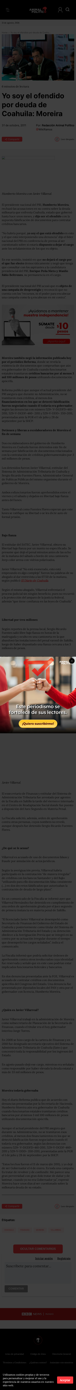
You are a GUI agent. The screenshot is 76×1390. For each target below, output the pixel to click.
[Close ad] (72, 661)
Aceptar (65, 1380)
